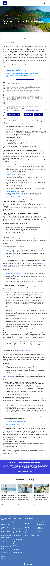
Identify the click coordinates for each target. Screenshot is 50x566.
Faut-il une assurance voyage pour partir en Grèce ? (18, 69)
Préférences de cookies (40, 534)
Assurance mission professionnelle (5, 551)
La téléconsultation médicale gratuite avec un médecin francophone (21, 176)
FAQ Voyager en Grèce (11, 76)
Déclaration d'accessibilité (40, 528)
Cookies (39, 531)
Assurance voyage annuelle (5, 532)
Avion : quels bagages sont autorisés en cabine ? (17, 421)
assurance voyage (33, 37)
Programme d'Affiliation (27, 527)
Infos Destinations (17, 528)
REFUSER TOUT (28, 114)
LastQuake (8, 275)
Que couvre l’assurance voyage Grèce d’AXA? (16, 70)
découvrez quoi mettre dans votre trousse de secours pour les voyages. (29, 235)
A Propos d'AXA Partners (28, 522)
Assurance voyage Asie (17, 536)
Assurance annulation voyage (18, 544)
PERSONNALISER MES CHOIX (13, 114)
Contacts (27, 532)
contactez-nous (42, 450)
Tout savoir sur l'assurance (16, 522)
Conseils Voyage (17, 526)
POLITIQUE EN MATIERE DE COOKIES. (32, 110)
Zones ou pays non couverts (17, 553)
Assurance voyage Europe (33, 15)
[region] (25, 99)
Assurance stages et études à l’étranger (6, 536)
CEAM (32, 432)
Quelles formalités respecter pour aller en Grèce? (17, 75)
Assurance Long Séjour (5, 528)
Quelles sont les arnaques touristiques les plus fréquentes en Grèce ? (22, 73)
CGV (26, 530)
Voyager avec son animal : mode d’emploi (15, 422)
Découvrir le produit (6, 504)
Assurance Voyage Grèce (25, 471)
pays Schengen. (12, 389)
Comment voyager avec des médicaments (15, 424)
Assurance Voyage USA (17, 540)
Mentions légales (41, 521)
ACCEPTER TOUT (38, 114)
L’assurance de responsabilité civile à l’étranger (17, 193)
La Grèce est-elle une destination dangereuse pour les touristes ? (21, 72)
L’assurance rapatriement (11, 172)
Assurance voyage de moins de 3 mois (6, 524)
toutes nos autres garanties (14, 199)
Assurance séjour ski (6, 544)
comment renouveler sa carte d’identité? (22, 403)
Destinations (17, 15)
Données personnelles (42, 524)
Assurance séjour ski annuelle (6, 547)
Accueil (7, 15)
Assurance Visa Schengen (5, 540)
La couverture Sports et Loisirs (13, 196)
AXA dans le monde (29, 535)
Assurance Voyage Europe (17, 532)
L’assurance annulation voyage (13, 174)
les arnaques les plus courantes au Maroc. (23, 350)
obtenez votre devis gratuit (37, 416)
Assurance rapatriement (16, 549)
